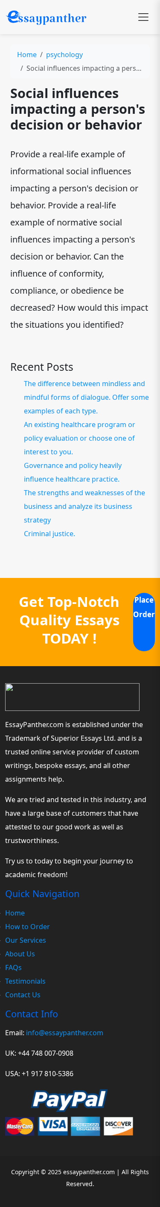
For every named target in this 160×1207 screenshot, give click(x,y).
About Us (20, 954)
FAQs (13, 967)
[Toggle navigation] (143, 17)
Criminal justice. (49, 533)
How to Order (27, 926)
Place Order (144, 607)
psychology (64, 54)
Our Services (25, 940)
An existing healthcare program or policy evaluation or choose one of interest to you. (79, 438)
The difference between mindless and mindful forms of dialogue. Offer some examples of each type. (86, 397)
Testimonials (25, 981)
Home (27, 54)
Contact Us (23, 994)
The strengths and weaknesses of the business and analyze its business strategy (84, 506)
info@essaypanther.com (64, 1032)
